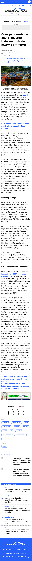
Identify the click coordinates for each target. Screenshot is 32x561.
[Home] (16, 10)
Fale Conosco (25, 549)
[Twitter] (12, 5)
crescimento (6, 426)
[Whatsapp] (1, 5)
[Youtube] (23, 5)
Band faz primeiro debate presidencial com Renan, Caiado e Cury (17, 521)
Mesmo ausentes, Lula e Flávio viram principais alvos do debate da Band (17, 511)
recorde (25, 426)
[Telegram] (5, 5)
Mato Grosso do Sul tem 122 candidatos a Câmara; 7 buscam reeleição (16, 500)
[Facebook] (8, 5)
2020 (11, 430)
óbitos (5, 430)
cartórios (6, 422)
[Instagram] (19, 5)
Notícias (7, 21)
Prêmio (25, 21)
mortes (26, 422)
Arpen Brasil (16, 422)
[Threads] (30, 5)
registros (6, 439)
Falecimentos (21, 435)
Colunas (11, 549)
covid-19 (19, 430)
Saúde (4, 446)
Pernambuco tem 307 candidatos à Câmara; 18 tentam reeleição (17, 490)
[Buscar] (29, 1)
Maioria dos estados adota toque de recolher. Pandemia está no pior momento (21, 472)
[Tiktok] (26, 5)
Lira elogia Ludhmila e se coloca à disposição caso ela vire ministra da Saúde (22, 461)
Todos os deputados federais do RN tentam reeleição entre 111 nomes (16, 532)
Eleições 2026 (16, 21)
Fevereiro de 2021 (8, 435)
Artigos (18, 549)
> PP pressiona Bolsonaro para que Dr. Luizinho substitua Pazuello (15, 126)
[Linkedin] (15, 5)
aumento (17, 426)
